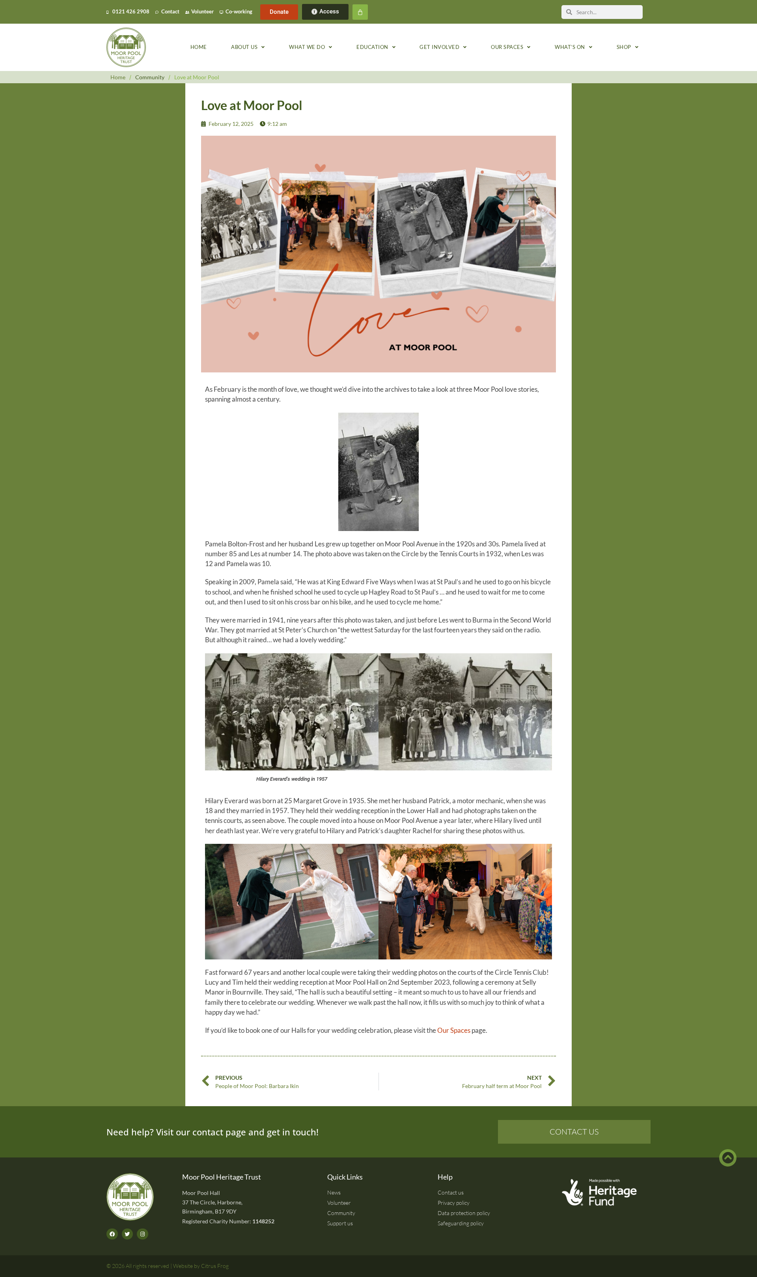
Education (372, 47)
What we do (307, 47)
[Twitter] (127, 1234)
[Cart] (360, 12)
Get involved (439, 47)
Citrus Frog (215, 1265)
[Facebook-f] (112, 1234)
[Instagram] (142, 1234)
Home (198, 47)
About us (244, 47)
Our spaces (507, 47)
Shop (624, 47)
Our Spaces (453, 1030)
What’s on (570, 47)
